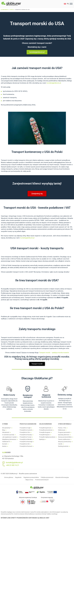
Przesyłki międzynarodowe (47, 437)
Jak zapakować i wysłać (9, 437)
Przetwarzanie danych (42, 479)
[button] (66, 3)
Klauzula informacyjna (62, 477)
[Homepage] (15, 4)
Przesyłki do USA (25, 444)
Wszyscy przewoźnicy (64, 442)
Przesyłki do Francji (25, 437)
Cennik (60, 444)
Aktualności (5, 432)
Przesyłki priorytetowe (46, 430)
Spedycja (42, 439)
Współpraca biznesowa (9, 439)
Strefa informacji (64, 424)
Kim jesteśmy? (6, 428)
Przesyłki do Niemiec (26, 439)
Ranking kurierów (63, 446)
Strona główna (8, 477)
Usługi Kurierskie (45, 424)
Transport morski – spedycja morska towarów (54, 352)
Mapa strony (29, 479)
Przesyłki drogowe (44, 432)
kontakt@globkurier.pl (54, 83)
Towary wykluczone (64, 439)
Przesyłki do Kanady (26, 435)
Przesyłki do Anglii (25, 428)
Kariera (4, 446)
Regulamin (18, 477)
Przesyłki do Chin (25, 432)
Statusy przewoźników (65, 437)
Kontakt (4, 444)
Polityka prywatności (47, 477)
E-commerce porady (8, 435)
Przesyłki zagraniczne (28, 424)
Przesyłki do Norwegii (26, 442)
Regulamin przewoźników (31, 477)
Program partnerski (64, 432)
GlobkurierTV (6, 442)
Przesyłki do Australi (26, 430)
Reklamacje (61, 430)
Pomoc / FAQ (62, 428)
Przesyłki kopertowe (45, 428)
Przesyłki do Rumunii (26, 446)
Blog (3, 430)
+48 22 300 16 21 (12, 465)
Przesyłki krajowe (44, 435)
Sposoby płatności (63, 435)
